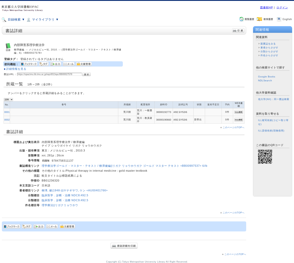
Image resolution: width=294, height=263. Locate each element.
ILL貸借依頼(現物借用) (271, 130)
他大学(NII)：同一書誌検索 (273, 99)
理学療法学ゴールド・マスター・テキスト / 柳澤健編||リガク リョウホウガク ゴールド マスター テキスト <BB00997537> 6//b (124, 165)
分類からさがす (269, 51)
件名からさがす (269, 55)
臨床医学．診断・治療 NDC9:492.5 (65, 200)
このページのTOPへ (233, 127)
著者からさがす (269, 47)
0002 (7, 119)
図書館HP (266, 7)
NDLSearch (265, 80)
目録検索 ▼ (16, 19)
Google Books (266, 76)
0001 (7, 112)
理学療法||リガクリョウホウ (60, 205)
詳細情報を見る (16, 68)
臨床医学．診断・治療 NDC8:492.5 (65, 195)
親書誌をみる (268, 43)
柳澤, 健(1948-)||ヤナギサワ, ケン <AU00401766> (75, 190)
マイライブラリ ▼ (45, 19)
